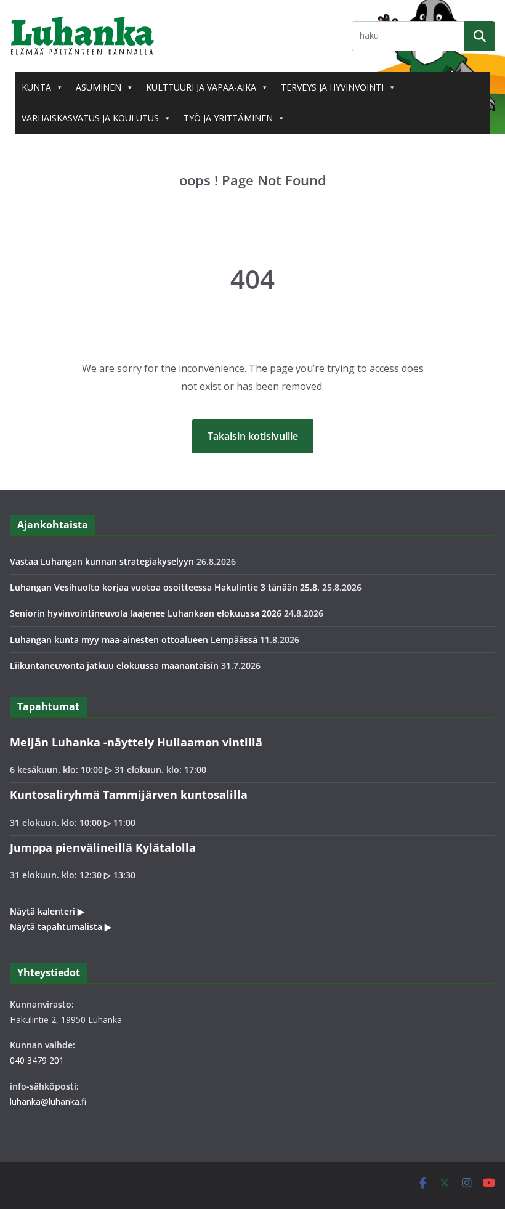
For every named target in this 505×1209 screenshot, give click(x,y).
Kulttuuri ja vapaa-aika (201, 87)
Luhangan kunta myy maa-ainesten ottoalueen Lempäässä (133, 639)
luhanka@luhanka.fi (48, 1101)
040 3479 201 (37, 1060)
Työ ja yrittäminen (228, 118)
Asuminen (98, 87)
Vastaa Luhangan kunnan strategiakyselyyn (102, 561)
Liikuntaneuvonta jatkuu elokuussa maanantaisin (114, 665)
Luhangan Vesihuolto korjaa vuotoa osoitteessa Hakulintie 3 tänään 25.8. (165, 587)
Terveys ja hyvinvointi (332, 87)
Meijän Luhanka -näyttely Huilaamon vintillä (136, 742)
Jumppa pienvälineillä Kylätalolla (103, 847)
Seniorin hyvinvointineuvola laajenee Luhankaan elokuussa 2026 (145, 613)
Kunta (36, 87)
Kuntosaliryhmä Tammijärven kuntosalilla (129, 794)
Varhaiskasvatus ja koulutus (90, 118)
